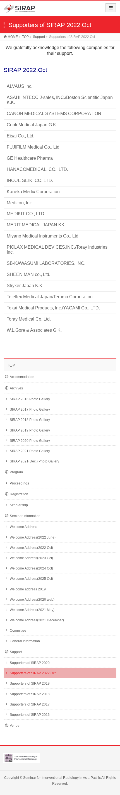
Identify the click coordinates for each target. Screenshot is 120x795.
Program (16, 472)
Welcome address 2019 (28, 589)
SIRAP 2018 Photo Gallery (30, 420)
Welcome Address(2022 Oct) (31, 548)
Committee (18, 630)
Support (16, 652)
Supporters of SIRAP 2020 (30, 663)
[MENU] (110, 7)
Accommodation (22, 377)
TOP (11, 365)
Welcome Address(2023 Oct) (31, 558)
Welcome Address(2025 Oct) (31, 579)
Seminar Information (25, 516)
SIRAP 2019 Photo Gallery (30, 430)
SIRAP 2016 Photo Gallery (30, 399)
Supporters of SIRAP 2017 (30, 704)
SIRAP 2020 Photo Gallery (30, 441)
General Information (25, 641)
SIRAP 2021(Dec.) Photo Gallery (34, 461)
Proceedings (19, 483)
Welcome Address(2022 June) (33, 537)
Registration (19, 494)
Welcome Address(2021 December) (37, 620)
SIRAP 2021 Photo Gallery (30, 451)
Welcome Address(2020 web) (32, 600)
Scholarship (19, 505)
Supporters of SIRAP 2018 (30, 694)
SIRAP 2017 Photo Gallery (30, 409)
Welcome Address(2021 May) (32, 610)
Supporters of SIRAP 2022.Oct (33, 673)
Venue (15, 726)
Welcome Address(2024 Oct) (31, 568)
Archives (16, 388)
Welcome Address (23, 527)
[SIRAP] (19, 10)
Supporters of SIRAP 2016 (30, 715)
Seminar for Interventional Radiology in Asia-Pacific (62, 778)
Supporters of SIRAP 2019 (30, 683)
